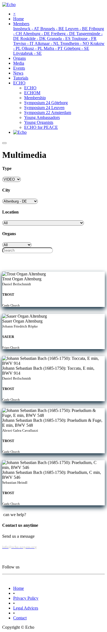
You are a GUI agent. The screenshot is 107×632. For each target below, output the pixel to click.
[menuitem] (18, 18)
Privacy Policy (25, 598)
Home (18, 588)
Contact (20, 618)
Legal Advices (25, 608)
